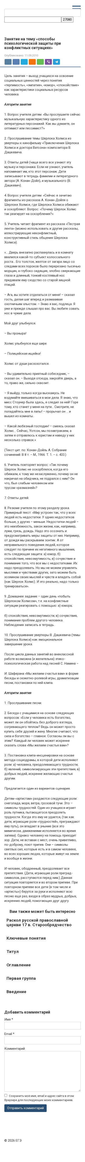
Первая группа (21, 978)
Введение (16, 991)
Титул (13, 951)
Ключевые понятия (26, 938)
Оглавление (19, 964)
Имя (8, 1019)
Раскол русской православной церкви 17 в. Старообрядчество (39, 922)
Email (9, 1034)
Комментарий (14, 1049)
